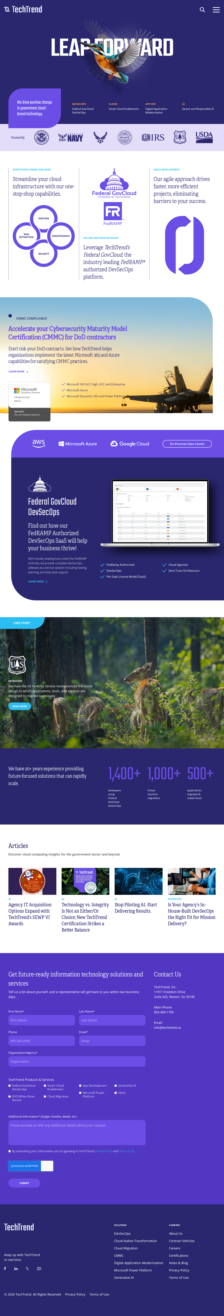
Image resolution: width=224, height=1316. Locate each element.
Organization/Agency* (23, 1053)
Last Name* (87, 1011)
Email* (83, 1032)
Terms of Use (127, 1151)
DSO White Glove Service (23, 1098)
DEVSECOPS (175, 899)
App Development (95, 1085)
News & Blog (178, 1263)
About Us (176, 1233)
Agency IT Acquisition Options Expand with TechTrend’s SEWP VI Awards (30, 914)
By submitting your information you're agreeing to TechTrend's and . (73, 1151)
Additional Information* (42, 1116)
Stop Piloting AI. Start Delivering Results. (136, 908)
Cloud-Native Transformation (135, 1241)
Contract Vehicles (182, 1241)
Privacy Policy (104, 1151)
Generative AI (127, 1085)
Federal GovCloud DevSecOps (83, 110)
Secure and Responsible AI (198, 108)
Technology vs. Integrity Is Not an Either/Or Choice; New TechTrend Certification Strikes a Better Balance (85, 917)
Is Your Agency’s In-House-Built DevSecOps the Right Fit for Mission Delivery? (191, 914)
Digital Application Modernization (156, 110)
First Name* (16, 1011)
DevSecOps (122, 1233)
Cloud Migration (58, 1096)
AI (9, 899)
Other (122, 1093)
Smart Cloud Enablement (124, 108)
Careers (174, 1248)
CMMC (119, 1255)
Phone (12, 1032)
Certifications (178, 1255)
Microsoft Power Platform (93, 1094)
